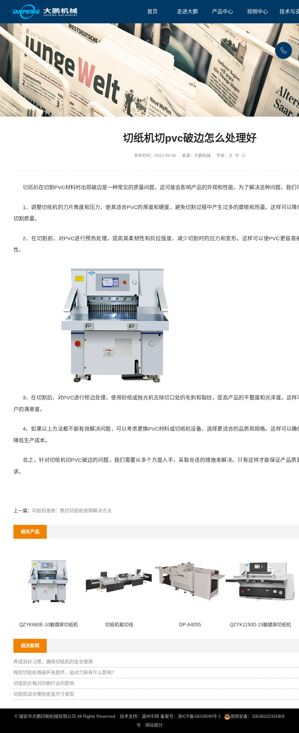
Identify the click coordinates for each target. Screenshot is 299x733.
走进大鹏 (187, 12)
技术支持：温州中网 (139, 716)
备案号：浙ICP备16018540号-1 (190, 716)
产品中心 (222, 12)
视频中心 (257, 12)
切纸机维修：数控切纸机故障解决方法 (72, 510)
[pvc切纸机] (117, 324)
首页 (152, 12)
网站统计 (154, 725)
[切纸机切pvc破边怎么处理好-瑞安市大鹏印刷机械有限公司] (45, 11)
